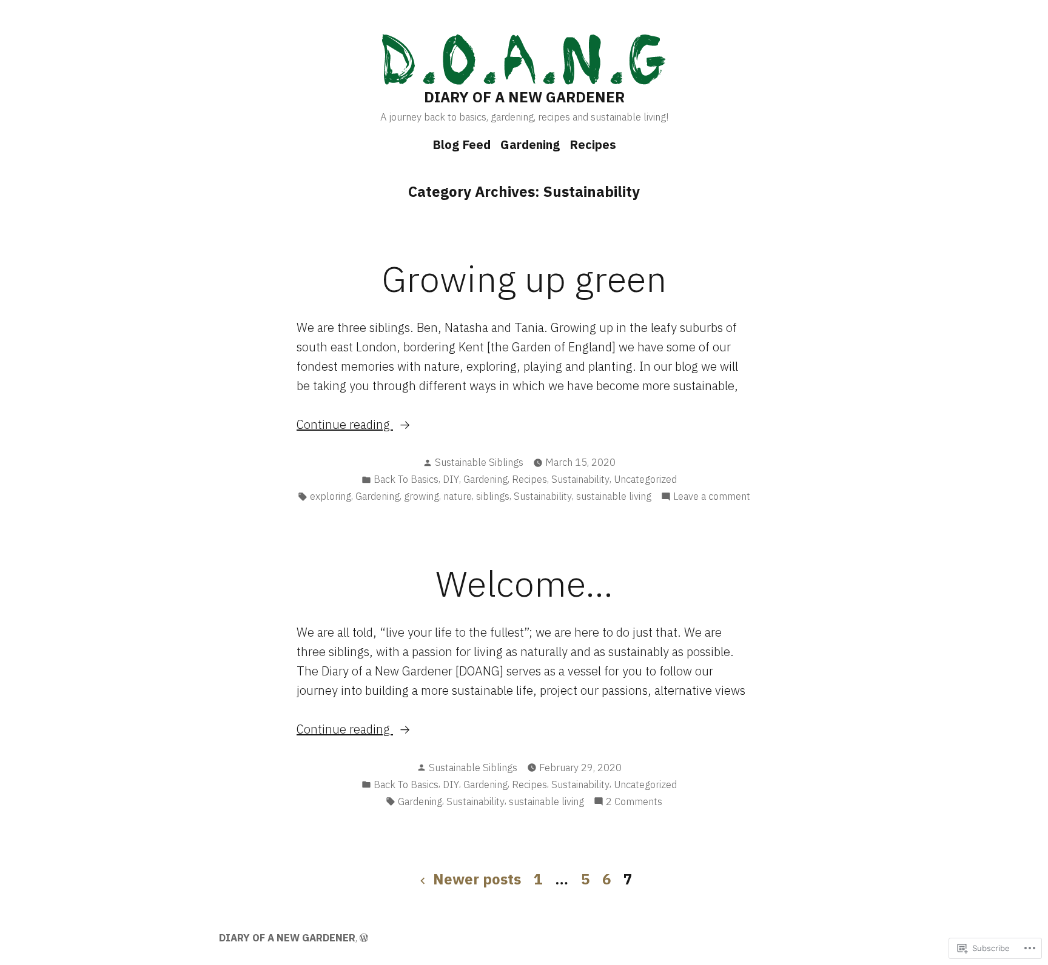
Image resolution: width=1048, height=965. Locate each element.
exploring (330, 496)
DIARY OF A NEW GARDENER (524, 97)
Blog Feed (461, 144)
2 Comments (634, 802)
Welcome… (524, 583)
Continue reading (345, 425)
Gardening (530, 144)
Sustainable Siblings (479, 462)
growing (421, 496)
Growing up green (524, 278)
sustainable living (613, 496)
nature (457, 496)
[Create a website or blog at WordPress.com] (364, 937)
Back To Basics (406, 479)
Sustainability (580, 479)
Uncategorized (645, 479)
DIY (451, 479)
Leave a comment (711, 497)
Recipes (592, 144)
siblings (492, 496)
